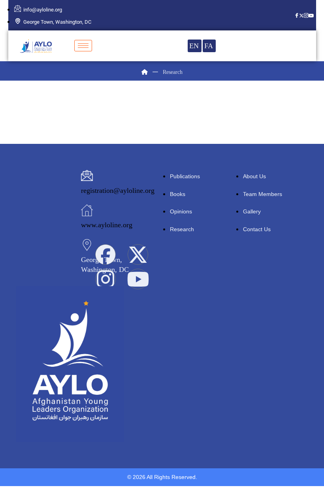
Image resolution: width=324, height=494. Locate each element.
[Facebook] (296, 15)
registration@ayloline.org (117, 190)
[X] (301, 15)
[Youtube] (311, 15)
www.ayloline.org (106, 225)
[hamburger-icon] (83, 45)
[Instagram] (306, 15)
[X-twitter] (138, 254)
